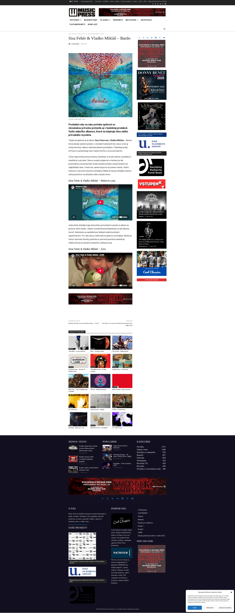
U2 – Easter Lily (72, 409)
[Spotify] (156, 38)
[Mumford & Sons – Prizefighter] (100, 419)
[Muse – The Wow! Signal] (100, 343)
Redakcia (141, 216)
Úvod (69, 34)
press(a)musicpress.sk (80, 524)
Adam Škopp (75, 44)
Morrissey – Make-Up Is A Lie (76, 427)
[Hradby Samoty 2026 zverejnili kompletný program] (73, 459)
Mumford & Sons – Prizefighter (99, 427)
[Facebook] (153, 4)
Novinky (141, 236)
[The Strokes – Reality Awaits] (122, 343)
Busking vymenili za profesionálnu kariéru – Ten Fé (83, 323)
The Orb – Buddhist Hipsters (98, 389)
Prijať (195, 608)
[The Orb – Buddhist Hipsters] (100, 381)
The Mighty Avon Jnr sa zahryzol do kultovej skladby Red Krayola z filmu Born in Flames (151, 242)
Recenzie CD (81, 34)
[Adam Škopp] (69, 44)
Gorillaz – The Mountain (118, 409)
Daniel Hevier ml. (143, 246)
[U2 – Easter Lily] (78, 401)
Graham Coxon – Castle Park (120, 369)
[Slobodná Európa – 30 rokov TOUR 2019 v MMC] (107, 457)
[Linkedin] (158, 4)
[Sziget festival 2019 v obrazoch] (107, 448)
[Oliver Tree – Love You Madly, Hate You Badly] (78, 381)
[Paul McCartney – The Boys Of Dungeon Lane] (78, 361)
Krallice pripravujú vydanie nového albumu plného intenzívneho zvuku (88, 448)
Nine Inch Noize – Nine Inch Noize (121, 389)
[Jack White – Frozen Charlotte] (78, 343)
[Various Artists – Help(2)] (100, 401)
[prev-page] (69, 432)
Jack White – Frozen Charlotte (76, 351)
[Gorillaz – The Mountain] (122, 401)
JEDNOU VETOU (77, 441)
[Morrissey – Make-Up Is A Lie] (78, 419)
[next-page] (72, 432)
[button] (231, 592)
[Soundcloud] (160, 4)
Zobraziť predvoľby (225, 608)
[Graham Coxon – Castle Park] (122, 361)
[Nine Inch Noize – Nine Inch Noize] (122, 381)
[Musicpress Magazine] (82, 12)
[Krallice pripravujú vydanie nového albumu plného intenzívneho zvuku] (152, 205)
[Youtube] (165, 4)
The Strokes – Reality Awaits (120, 351)
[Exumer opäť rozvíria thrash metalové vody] (73, 470)
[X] (163, 4)
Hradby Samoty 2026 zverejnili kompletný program (86, 459)
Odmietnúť (209, 608)
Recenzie (74, 34)
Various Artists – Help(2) (97, 409)
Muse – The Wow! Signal (97, 351)
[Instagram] (155, 4)
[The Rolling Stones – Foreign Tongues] (100, 361)
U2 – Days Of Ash (117, 427)
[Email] (95, 48)
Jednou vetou (143, 209)
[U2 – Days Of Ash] (122, 419)
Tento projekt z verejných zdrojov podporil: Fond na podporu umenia (87, 562)
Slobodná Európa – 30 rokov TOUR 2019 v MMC (122, 455)
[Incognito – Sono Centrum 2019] (107, 466)
